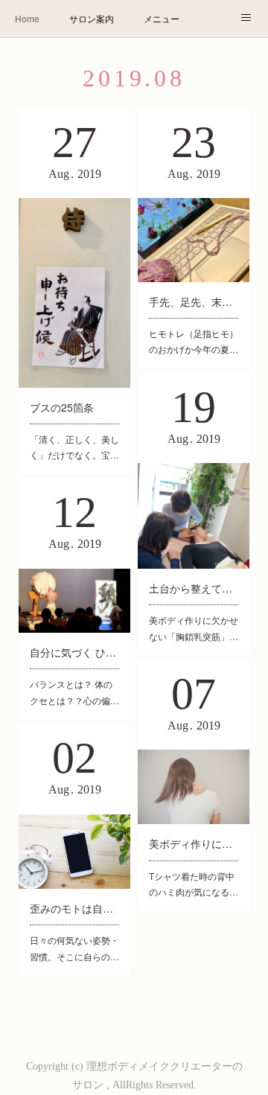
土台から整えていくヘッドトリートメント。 (193, 588)
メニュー (161, 18)
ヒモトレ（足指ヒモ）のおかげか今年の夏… (193, 341)
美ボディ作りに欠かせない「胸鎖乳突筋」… (193, 627)
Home (27, 18)
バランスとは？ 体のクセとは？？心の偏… (74, 691)
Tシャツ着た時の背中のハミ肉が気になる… (193, 883)
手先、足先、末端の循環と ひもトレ (193, 301)
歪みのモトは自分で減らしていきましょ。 (74, 908)
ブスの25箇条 (62, 407)
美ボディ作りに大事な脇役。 (193, 843)
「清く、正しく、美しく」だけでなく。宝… (74, 447)
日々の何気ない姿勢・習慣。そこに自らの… (74, 947)
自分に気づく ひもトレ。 (74, 652)
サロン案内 (91, 18)
